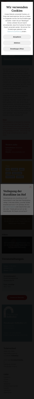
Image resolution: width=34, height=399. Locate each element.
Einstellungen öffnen (17, 49)
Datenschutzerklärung (14, 31)
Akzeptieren (17, 37)
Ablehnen (17, 43)
